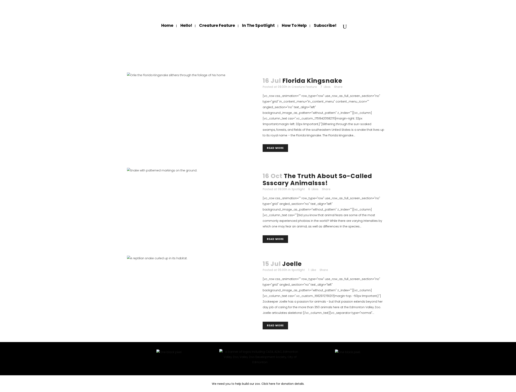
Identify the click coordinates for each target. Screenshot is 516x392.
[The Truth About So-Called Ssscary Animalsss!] (192, 202)
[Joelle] (192, 293)
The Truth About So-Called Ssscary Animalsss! (317, 179)
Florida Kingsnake (312, 80)
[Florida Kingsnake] (192, 116)
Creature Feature (304, 87)
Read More (275, 148)
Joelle (292, 263)
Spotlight (298, 189)
